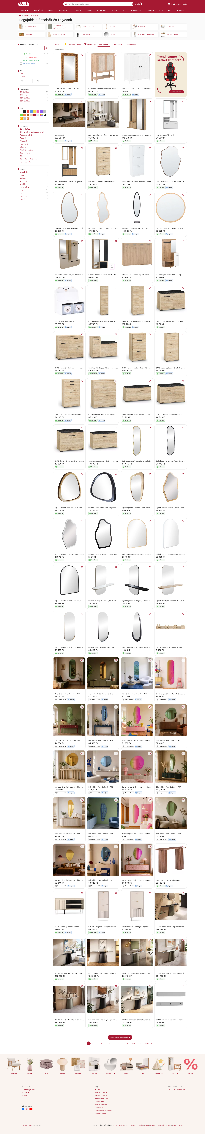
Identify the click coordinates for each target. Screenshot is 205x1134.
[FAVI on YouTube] (30, 1109)
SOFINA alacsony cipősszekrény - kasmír (70, 927)
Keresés (137, 4)
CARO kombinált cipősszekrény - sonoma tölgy (72, 368)
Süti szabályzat (100, 1113)
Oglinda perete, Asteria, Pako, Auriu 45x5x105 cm (73, 647)
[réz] (28, 118)
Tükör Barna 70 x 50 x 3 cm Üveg (67, 88)
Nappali (126, 1073)
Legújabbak (103, 44)
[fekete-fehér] (44, 115)
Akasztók (23, 141)
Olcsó (22, 74)
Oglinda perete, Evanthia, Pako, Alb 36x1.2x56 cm (73, 554)
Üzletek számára (101, 1104)
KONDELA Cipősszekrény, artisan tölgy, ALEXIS (139, 275)
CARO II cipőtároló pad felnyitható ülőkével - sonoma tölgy (178, 414)
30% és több (25, 101)
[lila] (41, 111)
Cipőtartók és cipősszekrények (32, 132)
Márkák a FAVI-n (101, 1096)
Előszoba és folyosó (31, 15)
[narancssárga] (24, 115)
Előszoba (174, 1073)
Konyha (94, 1073)
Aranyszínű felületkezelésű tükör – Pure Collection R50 (76, 787)
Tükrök (22, 156)
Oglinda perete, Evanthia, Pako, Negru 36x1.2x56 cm (107, 554)
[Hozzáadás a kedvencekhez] (82, 55)
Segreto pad (59, 135)
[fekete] (24, 111)
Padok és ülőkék (26, 135)
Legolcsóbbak (117, 44)
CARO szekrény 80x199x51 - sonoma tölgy (138, 321)
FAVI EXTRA (99, 1107)
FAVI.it (146, 1125)
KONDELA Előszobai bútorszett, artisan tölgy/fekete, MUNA (110, 275)
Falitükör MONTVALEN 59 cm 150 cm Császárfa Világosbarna (111, 228)
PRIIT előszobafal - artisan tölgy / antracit (70, 182)
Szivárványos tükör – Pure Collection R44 (138, 834)
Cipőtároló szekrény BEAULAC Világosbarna (104, 88)
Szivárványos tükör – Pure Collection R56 (171, 694)
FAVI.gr (175, 1125)
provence (23, 181)
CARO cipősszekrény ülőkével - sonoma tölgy (105, 461)
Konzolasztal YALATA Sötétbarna (168, 880)
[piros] (28, 111)
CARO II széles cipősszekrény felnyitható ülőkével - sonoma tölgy (147, 414)
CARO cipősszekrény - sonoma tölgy (170, 321)
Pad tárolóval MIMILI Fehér (65, 321)
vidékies (23, 184)
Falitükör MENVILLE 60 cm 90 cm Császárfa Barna (175, 182)
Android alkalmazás (178, 1090)
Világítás (62, 1073)
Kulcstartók (24, 144)
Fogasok (23, 138)
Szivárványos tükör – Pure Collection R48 (138, 787)
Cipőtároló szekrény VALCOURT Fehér (136, 88)
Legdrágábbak (131, 44)
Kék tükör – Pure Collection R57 (134, 694)
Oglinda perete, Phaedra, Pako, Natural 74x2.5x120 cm (142, 508)
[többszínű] (41, 115)
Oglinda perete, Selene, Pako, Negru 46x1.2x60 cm (74, 601)
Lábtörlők (24, 147)
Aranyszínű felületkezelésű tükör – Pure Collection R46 (76, 834)
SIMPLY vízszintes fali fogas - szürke (170, 1020)
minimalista (24, 187)
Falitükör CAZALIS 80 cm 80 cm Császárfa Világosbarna (177, 228)
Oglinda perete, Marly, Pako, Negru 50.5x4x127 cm (141, 647)
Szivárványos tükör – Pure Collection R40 (138, 880)
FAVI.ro (134, 1125)
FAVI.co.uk (161, 1125)
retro (22, 175)
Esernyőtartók (25, 153)
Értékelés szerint (74, 44)
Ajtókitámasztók (26, 150)
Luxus (22, 77)
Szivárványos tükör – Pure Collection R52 (138, 740)
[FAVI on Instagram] (27, 1109)
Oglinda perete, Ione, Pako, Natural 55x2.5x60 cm (73, 508)
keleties (23, 199)
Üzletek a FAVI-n (101, 1093)
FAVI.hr (140, 1125)
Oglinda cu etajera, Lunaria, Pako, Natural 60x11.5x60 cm (177, 601)
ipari (21, 190)
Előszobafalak (25, 129)
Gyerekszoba (158, 1073)
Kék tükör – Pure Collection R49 (100, 787)
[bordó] (34, 115)
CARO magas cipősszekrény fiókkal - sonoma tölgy (175, 368)
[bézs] (31, 115)
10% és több (24, 95)
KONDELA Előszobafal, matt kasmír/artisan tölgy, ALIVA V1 (76, 275)
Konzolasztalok (26, 162)
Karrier (24, 1096)
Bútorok (14, 1073)
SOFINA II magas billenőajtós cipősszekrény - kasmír (108, 927)
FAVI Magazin (99, 1101)
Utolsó (147, 1043)
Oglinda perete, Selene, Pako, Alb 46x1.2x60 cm (174, 554)
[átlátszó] (38, 115)
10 (127, 1043)
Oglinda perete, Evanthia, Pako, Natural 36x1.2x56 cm (176, 508)
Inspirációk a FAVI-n (102, 1099)
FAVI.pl (127, 1125)
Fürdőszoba (110, 1073)
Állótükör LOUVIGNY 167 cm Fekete (135, 228)
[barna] (28, 115)
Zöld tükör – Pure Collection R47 (168, 787)
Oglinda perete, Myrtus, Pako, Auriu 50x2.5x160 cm (141, 461)
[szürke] (44, 111)
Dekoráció (30, 1073)
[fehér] (21, 111)
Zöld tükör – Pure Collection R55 (67, 740)
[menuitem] (24, 10)
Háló (142, 1073)
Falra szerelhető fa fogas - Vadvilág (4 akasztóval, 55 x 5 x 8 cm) (180, 647)
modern (23, 193)
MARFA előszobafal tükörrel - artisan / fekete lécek (141, 135)
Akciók (190, 1073)
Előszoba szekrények (28, 159)
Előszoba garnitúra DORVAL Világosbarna (171, 275)
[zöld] (21, 115)
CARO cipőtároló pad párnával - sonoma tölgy (72, 461)
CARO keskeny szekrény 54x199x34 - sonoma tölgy (107, 321)
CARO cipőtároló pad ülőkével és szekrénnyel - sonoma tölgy (111, 368)
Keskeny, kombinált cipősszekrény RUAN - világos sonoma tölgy (112, 182)
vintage (23, 178)
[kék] (31, 111)
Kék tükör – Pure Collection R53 (100, 740)
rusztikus (23, 196)
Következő (135, 1043)
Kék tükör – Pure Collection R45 (100, 834)
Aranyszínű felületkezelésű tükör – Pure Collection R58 (109, 694)
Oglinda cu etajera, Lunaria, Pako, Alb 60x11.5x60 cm (107, 601)
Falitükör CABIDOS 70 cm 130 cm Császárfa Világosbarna (76, 228)
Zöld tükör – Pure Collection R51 (168, 740)
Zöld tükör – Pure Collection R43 (168, 834)
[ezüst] (24, 118)
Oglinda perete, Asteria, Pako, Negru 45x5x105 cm (107, 647)
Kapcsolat (25, 1093)
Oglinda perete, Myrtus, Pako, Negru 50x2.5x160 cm (175, 461)
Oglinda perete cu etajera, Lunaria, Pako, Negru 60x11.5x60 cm (145, 601)
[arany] (21, 118)
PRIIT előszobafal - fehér (165, 135)
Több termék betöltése (119, 1037)
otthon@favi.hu (29, 1090)
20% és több (25, 98)
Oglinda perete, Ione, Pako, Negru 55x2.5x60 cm (106, 508)
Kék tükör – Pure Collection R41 (100, 880)
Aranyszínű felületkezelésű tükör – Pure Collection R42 (76, 880)
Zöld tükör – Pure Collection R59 (67, 694)
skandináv (24, 172)
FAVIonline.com (27, 1125)
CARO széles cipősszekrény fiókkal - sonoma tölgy (74, 414)
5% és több (24, 92)
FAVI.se (153, 1125)
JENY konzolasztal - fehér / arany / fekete (104, 135)
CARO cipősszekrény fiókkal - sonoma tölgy (105, 414)
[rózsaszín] (38, 111)
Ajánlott (58, 44)
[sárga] (34, 111)
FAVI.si (181, 1125)
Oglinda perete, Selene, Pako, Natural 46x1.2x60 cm (141, 554)
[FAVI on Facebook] (23, 1109)
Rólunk (97, 1090)
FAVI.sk (121, 1125)
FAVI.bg (168, 1125)
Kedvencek (91, 44)
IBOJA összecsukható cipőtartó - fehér (136, 182)
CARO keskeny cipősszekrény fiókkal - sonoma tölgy (142, 368)
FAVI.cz (115, 1125)
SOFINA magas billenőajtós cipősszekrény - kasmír (141, 927)
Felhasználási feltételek (103, 1110)
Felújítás (78, 1073)
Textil (46, 1073)
